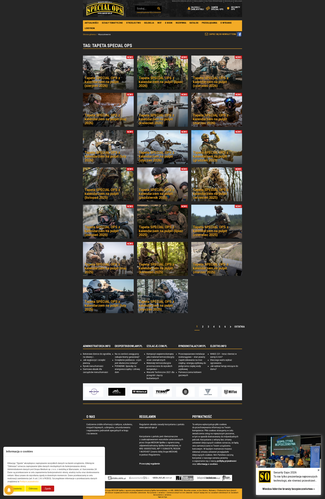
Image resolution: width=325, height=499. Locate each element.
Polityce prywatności (29, 481)
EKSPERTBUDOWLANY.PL (129, 346)
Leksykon (90, 28)
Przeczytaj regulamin (149, 464)
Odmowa (33, 488)
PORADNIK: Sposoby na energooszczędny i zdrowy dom (127, 369)
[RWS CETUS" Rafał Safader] (94, 392)
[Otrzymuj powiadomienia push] (9, 490)
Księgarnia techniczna (208, 478)
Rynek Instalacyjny (185, 478)
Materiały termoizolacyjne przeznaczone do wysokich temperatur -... (159, 366)
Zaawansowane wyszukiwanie (149, 12)
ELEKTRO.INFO (218, 346)
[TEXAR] (162, 392)
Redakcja (229, 1)
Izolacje (162, 478)
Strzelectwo (133, 23)
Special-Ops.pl (105, 8)
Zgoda (48, 488)
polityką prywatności (226, 461)
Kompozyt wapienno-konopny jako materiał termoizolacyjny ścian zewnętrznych (160, 357)
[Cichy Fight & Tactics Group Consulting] (185, 392)
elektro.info (117, 478)
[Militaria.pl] (139, 392)
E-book (168, 23)
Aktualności (92, 23)
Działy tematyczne (112, 23)
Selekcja (149, 23)
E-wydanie (226, 23)
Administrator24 (139, 478)
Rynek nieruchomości (93, 366)
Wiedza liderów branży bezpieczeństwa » (288, 489)
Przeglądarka (209, 23)
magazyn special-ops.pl (182, 1)
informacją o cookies (207, 464)
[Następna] (230, 326)
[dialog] (288, 465)
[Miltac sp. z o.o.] (231, 392)
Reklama (238, 1)
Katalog (194, 23)
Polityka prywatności (214, 1)
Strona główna (89, 34)
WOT (159, 23)
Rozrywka (181, 23)
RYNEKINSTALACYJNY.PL (192, 346)
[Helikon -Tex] (116, 392)
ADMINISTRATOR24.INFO (97, 346)
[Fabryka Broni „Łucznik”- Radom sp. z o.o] (208, 392)
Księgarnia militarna (226, 478)
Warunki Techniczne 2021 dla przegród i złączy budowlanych (160, 375)
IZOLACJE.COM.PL (157, 346)
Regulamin (198, 1)
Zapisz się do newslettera (222, 34)
